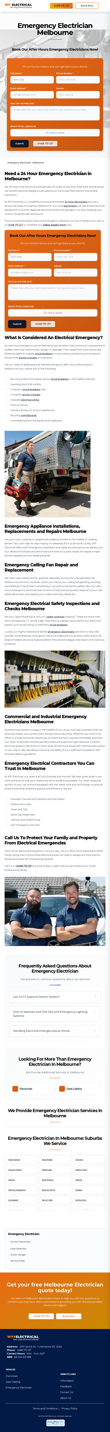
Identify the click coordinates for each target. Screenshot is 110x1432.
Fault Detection (18, 1248)
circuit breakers (44, 353)
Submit (19, 143)
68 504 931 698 (22, 1357)
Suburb (60, 88)
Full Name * (16, 73)
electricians (70, 206)
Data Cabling (13, 1382)
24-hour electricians (76, 201)
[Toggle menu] (103, 5)
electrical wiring (30, 399)
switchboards (29, 415)
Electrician (12, 1376)
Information (67, 1380)
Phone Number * (64, 73)
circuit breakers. (59, 624)
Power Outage (17, 1254)
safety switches (56, 616)
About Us (65, 1398)
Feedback (66, 1386)
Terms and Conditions (45, 1408)
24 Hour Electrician (20, 1241)
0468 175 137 (61, 5)
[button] (55, 996)
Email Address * (18, 88)
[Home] (18, 6)
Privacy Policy (69, 1408)
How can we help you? (22, 103)
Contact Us (66, 1392)
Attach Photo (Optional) (23, 126)
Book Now (87, 5)
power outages (28, 357)
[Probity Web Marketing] (55, 1423)
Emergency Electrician (19, 1387)
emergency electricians (61, 631)
